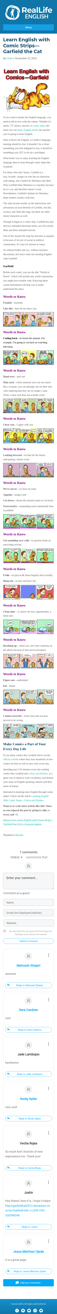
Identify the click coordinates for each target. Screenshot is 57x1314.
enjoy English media (27, 130)
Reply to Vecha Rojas (30, 1168)
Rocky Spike (28, 1099)
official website (10, 759)
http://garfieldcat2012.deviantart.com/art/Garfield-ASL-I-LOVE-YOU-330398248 (27, 1210)
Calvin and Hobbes (38, 773)
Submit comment (28, 941)
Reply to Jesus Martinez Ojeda (30, 1271)
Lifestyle (18, 834)
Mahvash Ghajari (28, 965)
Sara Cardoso (28, 1010)
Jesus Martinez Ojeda (28, 1251)
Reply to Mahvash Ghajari (29, 985)
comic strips (39, 125)
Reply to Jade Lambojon (29, 1074)
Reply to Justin (30, 1226)
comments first (37, 857)
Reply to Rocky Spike (30, 1118)
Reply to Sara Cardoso (29, 1029)
